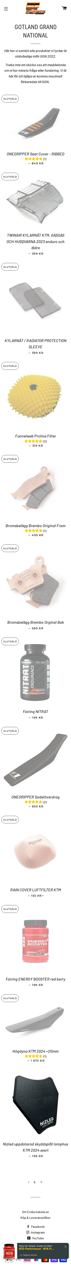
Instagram (37, 1232)
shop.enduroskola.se (41, 1247)
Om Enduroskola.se (35, 1212)
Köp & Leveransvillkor (36, 1217)
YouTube (37, 1238)
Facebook (38, 1226)
